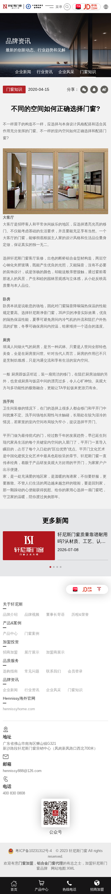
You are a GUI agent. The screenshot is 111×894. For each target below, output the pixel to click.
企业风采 (66, 72)
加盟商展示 (55, 652)
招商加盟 (10, 652)
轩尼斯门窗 (78, 851)
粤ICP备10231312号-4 (33, 851)
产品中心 (10, 633)
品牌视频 (31, 614)
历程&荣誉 (80, 614)
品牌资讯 (11, 680)
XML (71, 868)
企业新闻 (23, 72)
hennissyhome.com (19, 709)
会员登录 (75, 671)
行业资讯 (45, 72)
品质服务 (11, 661)
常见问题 (31, 671)
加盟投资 (11, 642)
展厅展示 (31, 652)
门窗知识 (88, 72)
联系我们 (53, 671)
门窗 (21, 238)
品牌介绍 (10, 614)
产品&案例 (12, 623)
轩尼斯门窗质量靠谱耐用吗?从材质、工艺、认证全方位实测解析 (82, 538)
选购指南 (10, 671)
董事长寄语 (55, 614)
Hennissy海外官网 (19, 699)
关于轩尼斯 (13, 604)
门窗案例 (31, 633)
